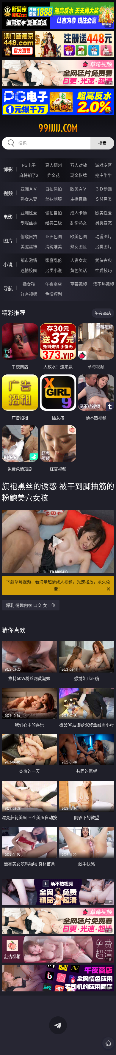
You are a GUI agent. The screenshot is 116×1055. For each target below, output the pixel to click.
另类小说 (53, 270)
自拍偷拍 (53, 189)
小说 (8, 264)
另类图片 (103, 246)
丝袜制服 (53, 199)
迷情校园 (29, 270)
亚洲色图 (53, 236)
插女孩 (29, 284)
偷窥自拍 (29, 236)
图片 (8, 240)
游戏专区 (103, 165)
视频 (8, 193)
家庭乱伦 (53, 260)
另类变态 (103, 223)
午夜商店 (53, 284)
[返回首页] (108, 1043)
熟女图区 (78, 246)
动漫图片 (103, 236)
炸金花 (53, 175)
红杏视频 (29, 294)
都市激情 (29, 260)
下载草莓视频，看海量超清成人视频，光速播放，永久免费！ (58, 585)
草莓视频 (78, 284)
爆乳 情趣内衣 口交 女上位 (30, 605)
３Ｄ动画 (103, 189)
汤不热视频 (103, 284)
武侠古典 (103, 260)
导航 (8, 288)
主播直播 (78, 199)
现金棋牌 (78, 175)
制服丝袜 (29, 223)
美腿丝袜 (29, 246)
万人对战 (78, 165)
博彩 (8, 169)
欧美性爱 (103, 212)
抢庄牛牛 (103, 175)
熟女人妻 (29, 199)
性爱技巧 (103, 270)
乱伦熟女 (78, 223)
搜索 (102, 143)
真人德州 (53, 165)
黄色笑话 (78, 270)
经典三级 (53, 223)
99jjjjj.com (58, 128)
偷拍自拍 (53, 212)
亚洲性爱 (29, 212)
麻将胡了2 (28, 175)
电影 (8, 217)
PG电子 (29, 165)
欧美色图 (78, 236)
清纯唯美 (53, 246)
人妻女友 (78, 260)
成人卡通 (78, 212)
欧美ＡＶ (78, 189)
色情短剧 (53, 294)
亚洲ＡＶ (29, 189)
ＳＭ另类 (103, 199)
